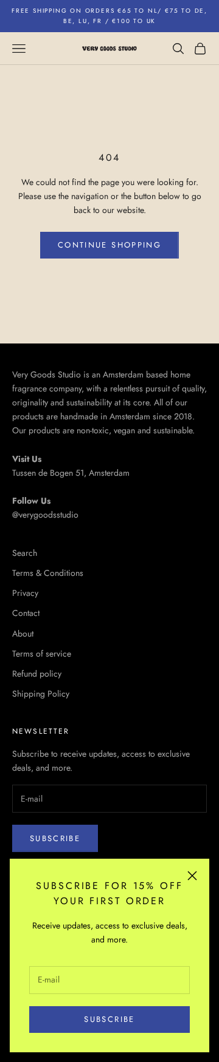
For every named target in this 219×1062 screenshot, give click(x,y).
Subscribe (109, 1019)
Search (24, 553)
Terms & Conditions (47, 573)
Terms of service (41, 654)
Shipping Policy (40, 694)
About (22, 633)
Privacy (25, 593)
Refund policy (36, 674)
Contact (26, 613)
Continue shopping (109, 245)
